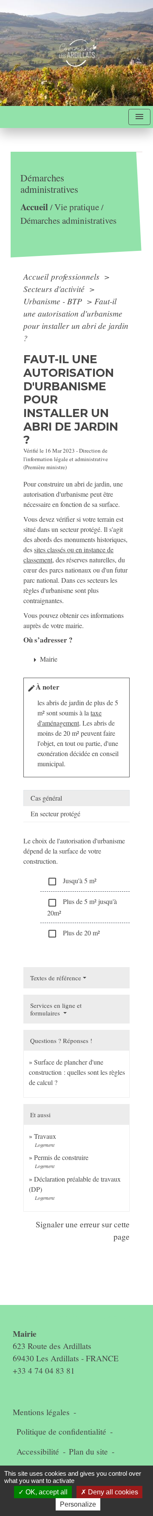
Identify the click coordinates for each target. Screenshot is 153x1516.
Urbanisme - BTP (53, 300)
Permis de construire (61, 1157)
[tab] (76, 798)
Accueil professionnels (62, 276)
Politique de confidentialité (61, 1431)
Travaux (45, 1136)
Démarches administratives (68, 220)
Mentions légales (41, 1412)
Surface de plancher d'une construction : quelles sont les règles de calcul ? (77, 1072)
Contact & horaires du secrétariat (76, 1317)
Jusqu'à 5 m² (71, 881)
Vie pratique (76, 207)
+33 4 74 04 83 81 (44, 1370)
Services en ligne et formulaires (56, 1009)
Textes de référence (55, 978)
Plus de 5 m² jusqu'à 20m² (82, 907)
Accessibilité (38, 1451)
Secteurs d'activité (55, 288)
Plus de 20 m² (73, 933)
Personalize (78, 1504)
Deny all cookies (112, 1492)
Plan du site (88, 1451)
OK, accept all (46, 1492)
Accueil (34, 207)
